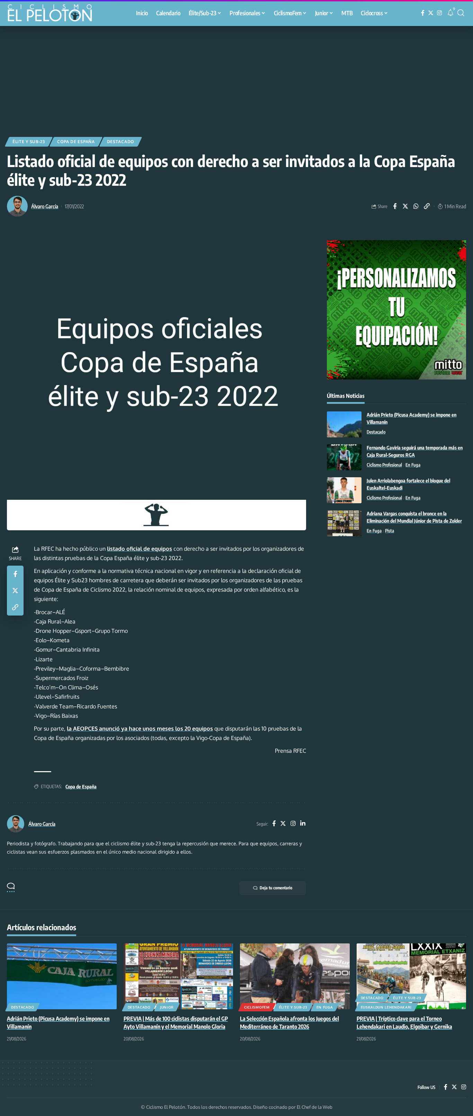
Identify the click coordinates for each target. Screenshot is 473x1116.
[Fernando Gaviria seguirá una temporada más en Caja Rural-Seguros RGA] (344, 457)
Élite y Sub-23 (28, 141)
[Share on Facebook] (395, 206)
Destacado (120, 141)
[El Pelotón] (53, 13)
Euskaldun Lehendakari (386, 1007)
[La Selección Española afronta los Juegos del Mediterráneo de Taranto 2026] (295, 976)
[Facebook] (422, 13)
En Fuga (412, 465)
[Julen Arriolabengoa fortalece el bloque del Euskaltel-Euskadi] (344, 490)
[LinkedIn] (303, 824)
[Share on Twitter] (405, 206)
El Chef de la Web (314, 1107)
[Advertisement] (236, 78)
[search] (460, 13)
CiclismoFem (257, 1007)
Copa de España (76, 141)
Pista (389, 531)
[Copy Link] (427, 206)
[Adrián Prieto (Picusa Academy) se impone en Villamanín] (344, 424)
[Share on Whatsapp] (416, 206)
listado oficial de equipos (139, 548)
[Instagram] (439, 13)
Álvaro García (44, 206)
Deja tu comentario (276, 887)
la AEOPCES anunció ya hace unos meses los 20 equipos (140, 728)
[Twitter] (430, 13)
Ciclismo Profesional (384, 465)
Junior (167, 1007)
